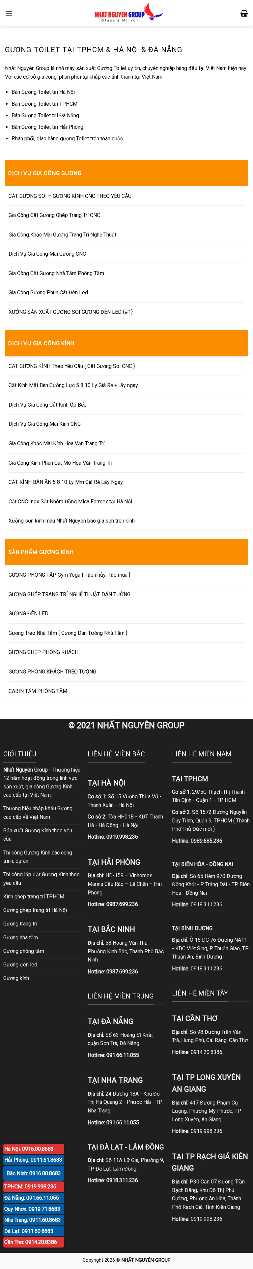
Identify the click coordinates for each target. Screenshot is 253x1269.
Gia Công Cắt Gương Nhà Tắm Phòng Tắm (56, 273)
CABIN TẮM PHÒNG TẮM (38, 691)
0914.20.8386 (206, 1052)
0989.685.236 (206, 841)
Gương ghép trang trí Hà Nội (35, 910)
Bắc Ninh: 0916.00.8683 (34, 1173)
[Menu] (9, 13)
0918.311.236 (206, 904)
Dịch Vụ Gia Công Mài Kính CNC (45, 424)
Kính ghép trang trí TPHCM (33, 896)
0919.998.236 (206, 1131)
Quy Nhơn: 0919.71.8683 (32, 1209)
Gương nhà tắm (20, 937)
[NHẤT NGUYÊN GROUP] (127, 13)
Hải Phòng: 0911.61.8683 (33, 1160)
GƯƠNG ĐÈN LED (28, 613)
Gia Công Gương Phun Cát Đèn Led (48, 292)
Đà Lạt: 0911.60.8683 (28, 1231)
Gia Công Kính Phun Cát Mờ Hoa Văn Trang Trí (60, 463)
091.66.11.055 (122, 1055)
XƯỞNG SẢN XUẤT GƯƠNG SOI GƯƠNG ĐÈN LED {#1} (71, 312)
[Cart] (244, 13)
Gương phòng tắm (23, 951)
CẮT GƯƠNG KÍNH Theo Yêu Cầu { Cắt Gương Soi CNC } (72, 366)
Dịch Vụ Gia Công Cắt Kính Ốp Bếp (48, 405)
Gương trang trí (20, 924)
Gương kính (16, 978)
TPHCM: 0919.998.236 (30, 1186)
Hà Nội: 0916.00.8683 (29, 1149)
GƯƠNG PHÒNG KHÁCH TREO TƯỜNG (52, 672)
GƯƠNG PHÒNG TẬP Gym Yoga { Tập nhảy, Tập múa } (69, 575)
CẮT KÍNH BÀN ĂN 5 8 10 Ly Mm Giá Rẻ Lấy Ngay (66, 482)
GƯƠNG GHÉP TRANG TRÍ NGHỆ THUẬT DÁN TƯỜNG (69, 594)
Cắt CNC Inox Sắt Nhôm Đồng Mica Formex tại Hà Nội (70, 501)
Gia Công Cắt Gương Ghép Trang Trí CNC (54, 215)
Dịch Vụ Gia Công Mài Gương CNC (47, 254)
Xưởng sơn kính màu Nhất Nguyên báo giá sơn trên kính (72, 521)
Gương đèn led (20, 964)
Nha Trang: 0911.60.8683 (32, 1220)
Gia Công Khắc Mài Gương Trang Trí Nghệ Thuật (62, 235)
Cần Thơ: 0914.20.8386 (30, 1242)
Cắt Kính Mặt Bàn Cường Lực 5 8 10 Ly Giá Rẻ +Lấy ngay (73, 385)
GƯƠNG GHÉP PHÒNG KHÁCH (43, 652)
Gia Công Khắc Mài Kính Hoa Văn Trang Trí (56, 443)
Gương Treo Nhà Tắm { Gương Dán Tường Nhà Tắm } (68, 633)
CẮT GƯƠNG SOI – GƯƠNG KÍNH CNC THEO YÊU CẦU (70, 196)
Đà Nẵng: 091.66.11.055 (31, 1198)
